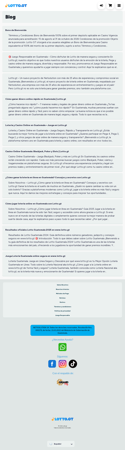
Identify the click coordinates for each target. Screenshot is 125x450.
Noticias (62, 298)
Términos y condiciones (62, 306)
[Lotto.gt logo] (16, 5)
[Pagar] (111, 5)
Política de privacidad (62, 311)
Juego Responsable (62, 315)
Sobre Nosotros (62, 285)
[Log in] (101, 5)
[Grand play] (62, 383)
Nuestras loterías (62, 289)
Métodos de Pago (62, 293)
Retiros (62, 302)
